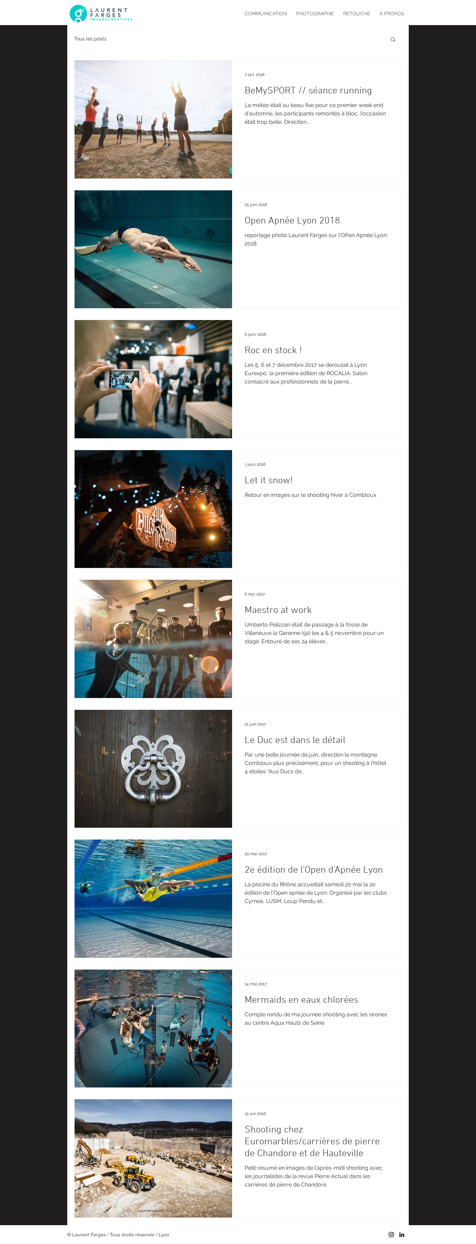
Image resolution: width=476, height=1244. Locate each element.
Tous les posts (90, 38)
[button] (393, 40)
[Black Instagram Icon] (391, 1234)
